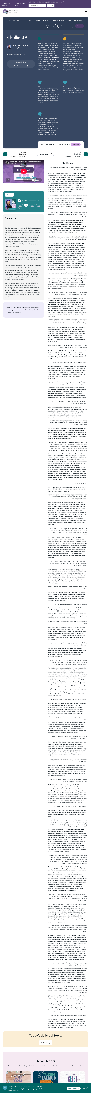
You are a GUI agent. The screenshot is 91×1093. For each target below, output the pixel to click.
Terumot (62, 877)
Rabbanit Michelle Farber (21, 46)
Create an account (73, 1088)
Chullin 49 (67, 163)
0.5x (20, 205)
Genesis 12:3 (65, 598)
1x (26, 205)
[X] (21, 65)
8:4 (66, 877)
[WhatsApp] (28, 65)
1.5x (39, 205)
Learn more (76, 144)
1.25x (32, 205)
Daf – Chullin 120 (36, 2)
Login (16, 5)
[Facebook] (24, 65)
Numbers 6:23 (66, 543)
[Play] (19, 200)
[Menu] (41, 201)
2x (19, 208)
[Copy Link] (14, 65)
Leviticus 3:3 (65, 672)
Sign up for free (19, 3)
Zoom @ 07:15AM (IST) (14, 54)
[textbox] (23, 309)
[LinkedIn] (17, 65)
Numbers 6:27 (66, 553)
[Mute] (38, 201)
